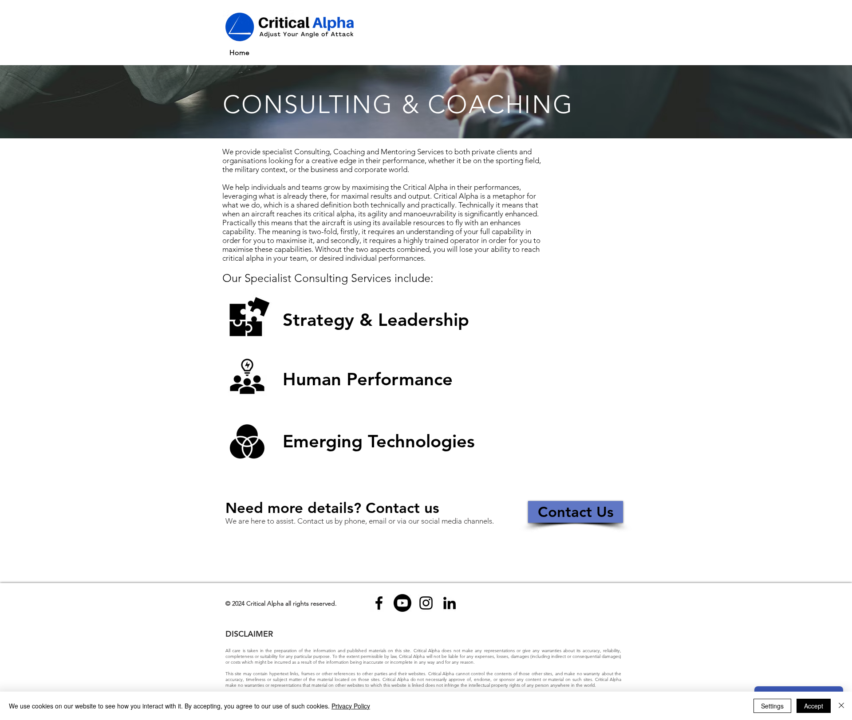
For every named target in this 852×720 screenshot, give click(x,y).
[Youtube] (402, 603)
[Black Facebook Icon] (379, 603)
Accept (813, 705)
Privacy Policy (350, 705)
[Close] (841, 706)
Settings (772, 705)
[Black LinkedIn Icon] (449, 603)
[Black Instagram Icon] (426, 603)
